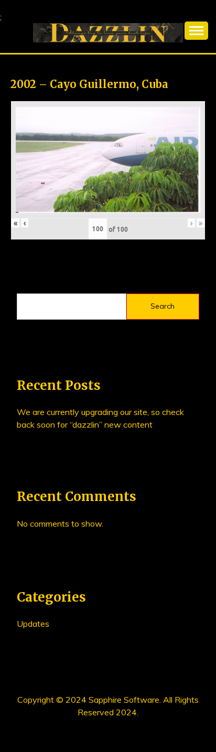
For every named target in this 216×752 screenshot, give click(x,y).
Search (162, 306)
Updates (33, 623)
